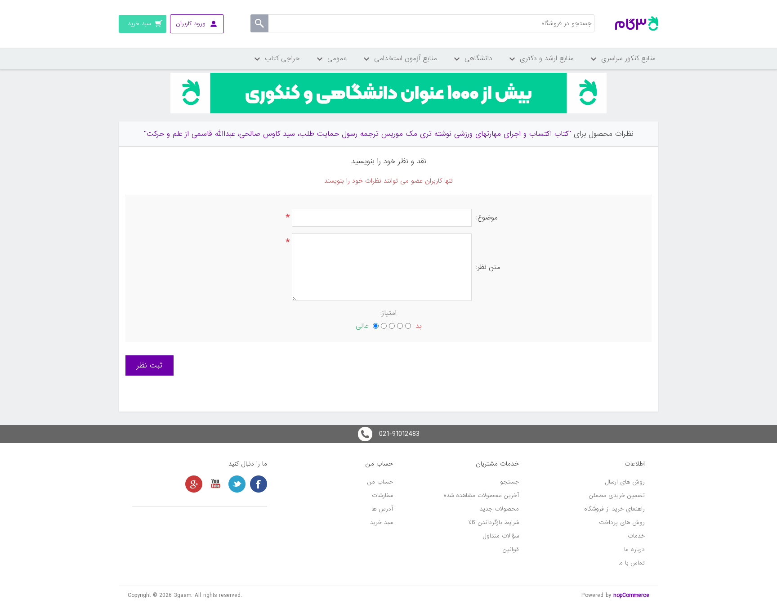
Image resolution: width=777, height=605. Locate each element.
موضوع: (487, 217)
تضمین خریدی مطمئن (617, 495)
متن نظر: (488, 267)
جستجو (509, 482)
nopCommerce (631, 595)
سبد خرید (381, 522)
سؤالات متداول (501, 536)
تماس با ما (631, 563)
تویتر (237, 484)
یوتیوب (215, 484)
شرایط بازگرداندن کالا (494, 522)
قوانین (511, 549)
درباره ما (634, 549)
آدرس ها (382, 509)
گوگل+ (193, 484)
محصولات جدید (499, 509)
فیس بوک (258, 484)
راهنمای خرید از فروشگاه (614, 509)
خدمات (636, 536)
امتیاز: (388, 313)
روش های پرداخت (622, 522)
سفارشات (382, 495)
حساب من (380, 482)
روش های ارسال (625, 482)
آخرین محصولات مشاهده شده (481, 495)
